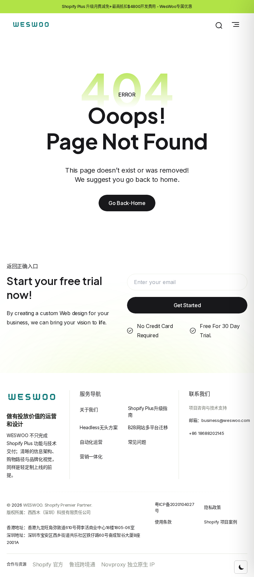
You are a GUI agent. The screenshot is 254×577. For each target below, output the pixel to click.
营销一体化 (91, 456)
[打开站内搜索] (219, 25)
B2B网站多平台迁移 (148, 427)
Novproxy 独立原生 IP (128, 564)
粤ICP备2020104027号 (174, 507)
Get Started (187, 305)
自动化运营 (91, 442)
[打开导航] (235, 24)
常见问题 (137, 442)
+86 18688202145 (206, 433)
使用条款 (163, 521)
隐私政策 (212, 507)
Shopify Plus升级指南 (148, 411)
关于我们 (89, 409)
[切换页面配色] (240, 567)
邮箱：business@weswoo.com (219, 420)
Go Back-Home (126, 203)
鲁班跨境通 (82, 564)
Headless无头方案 (98, 427)
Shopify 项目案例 (220, 521)
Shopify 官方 (47, 564)
